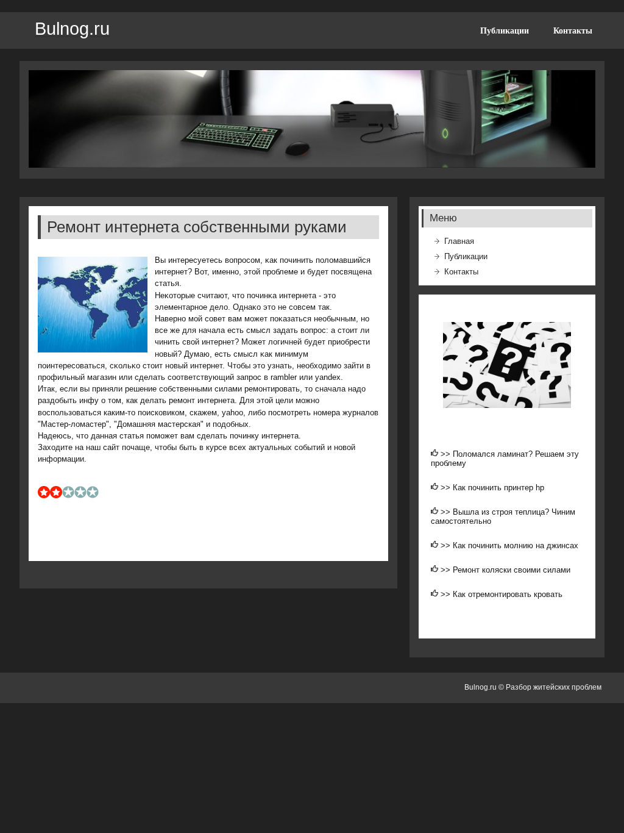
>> (447, 454)
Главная (459, 241)
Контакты (572, 30)
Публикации (504, 30)
